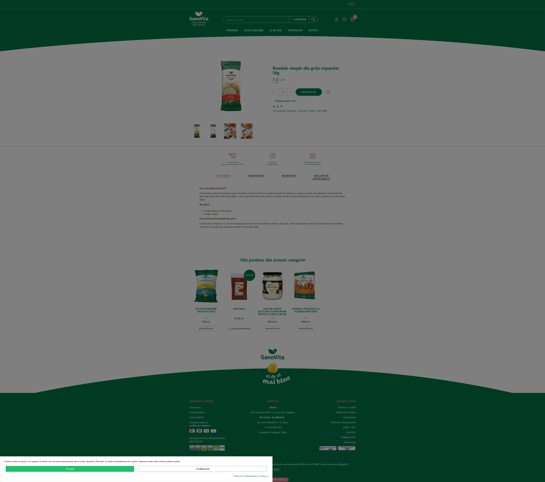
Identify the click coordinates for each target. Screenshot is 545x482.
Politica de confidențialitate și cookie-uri (251, 476)
